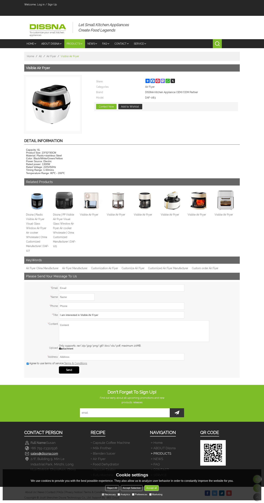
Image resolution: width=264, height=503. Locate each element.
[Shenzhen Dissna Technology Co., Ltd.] (48, 25)
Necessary (110, 494)
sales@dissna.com (44, 453)
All (40, 56)
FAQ (104, 43)
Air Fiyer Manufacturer (74, 268)
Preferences (141, 494)
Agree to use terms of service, (58, 363)
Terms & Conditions (75, 363)
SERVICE (139, 43)
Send (69, 370)
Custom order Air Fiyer (205, 268)
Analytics (125, 494)
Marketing (157, 494)
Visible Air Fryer (89, 214)
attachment (67, 348)
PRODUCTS (73, 43)
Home (30, 43)
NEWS (91, 43)
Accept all (151, 488)
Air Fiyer (51, 56)
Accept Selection (132, 488)
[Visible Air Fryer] (91, 200)
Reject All (112, 488)
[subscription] (177, 412)
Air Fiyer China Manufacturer (42, 268)
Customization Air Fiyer (104, 268)
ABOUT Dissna (50, 43)
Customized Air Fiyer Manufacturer (168, 268)
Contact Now (106, 106)
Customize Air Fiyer (133, 268)
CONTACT (120, 43)
